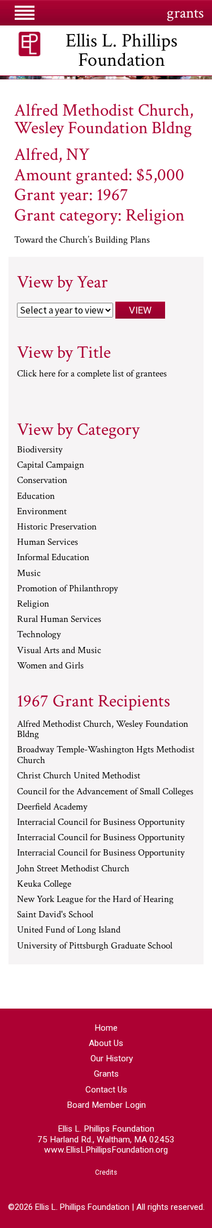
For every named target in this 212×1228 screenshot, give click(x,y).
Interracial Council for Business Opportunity (101, 822)
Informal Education (53, 558)
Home (106, 1028)
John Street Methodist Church (73, 869)
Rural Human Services (59, 619)
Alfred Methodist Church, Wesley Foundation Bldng (102, 730)
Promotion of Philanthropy (67, 589)
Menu (25, 16)
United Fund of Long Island (68, 930)
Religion (33, 604)
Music (29, 573)
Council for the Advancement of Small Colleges (105, 792)
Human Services (47, 542)
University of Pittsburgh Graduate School (94, 946)
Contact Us (106, 1090)
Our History (111, 1058)
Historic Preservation (57, 527)
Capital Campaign (50, 465)
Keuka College (44, 884)
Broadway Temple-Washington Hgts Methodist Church (105, 755)
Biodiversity (40, 450)
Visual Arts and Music (59, 651)
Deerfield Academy (52, 807)
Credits (106, 1172)
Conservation (42, 480)
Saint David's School (55, 915)
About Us (106, 1043)
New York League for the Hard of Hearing (95, 899)
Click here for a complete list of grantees (92, 373)
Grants (106, 1074)
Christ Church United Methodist (78, 776)
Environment (42, 512)
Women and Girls (50, 666)
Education (36, 496)
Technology (39, 635)
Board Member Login (106, 1105)
